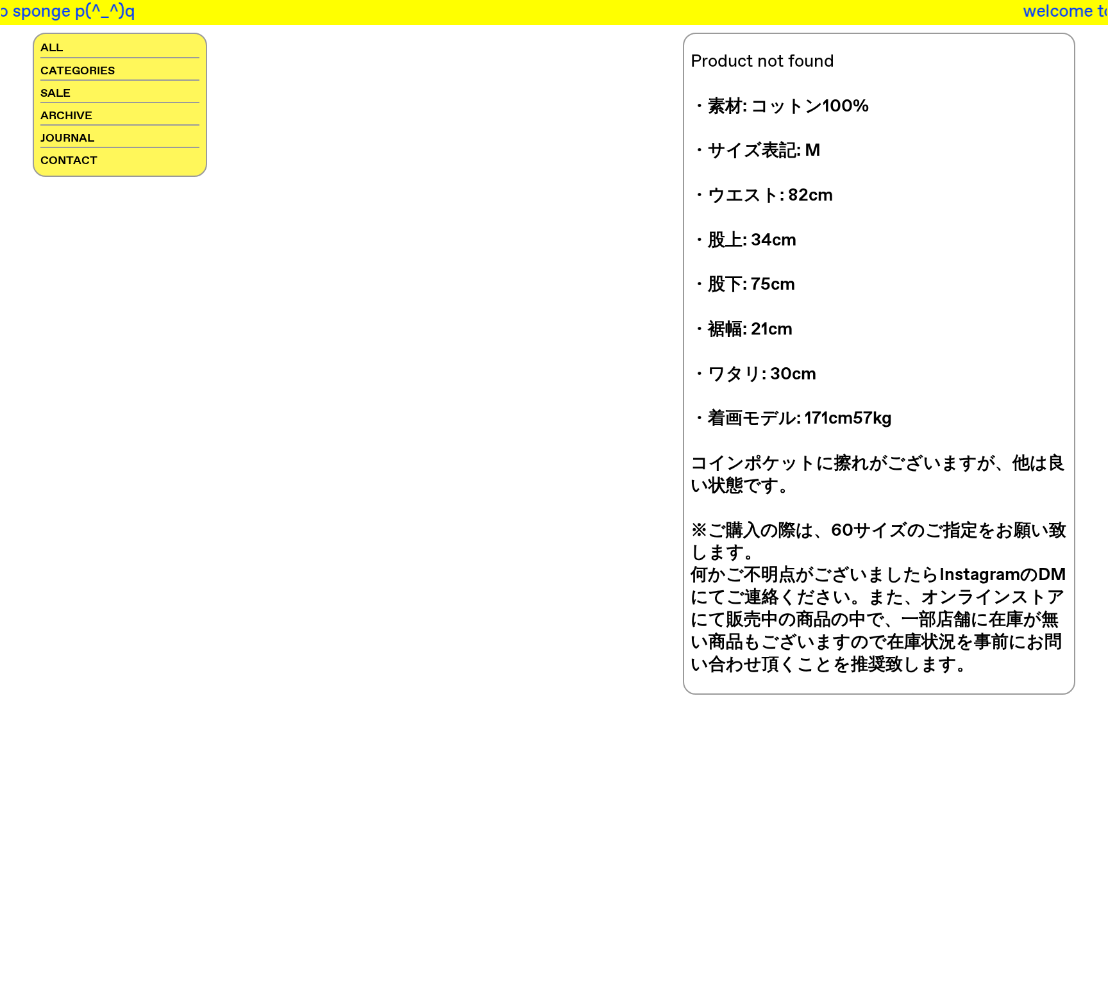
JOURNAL (67, 138)
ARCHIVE (66, 116)
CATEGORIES (77, 71)
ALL (51, 48)
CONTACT (68, 161)
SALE (55, 93)
